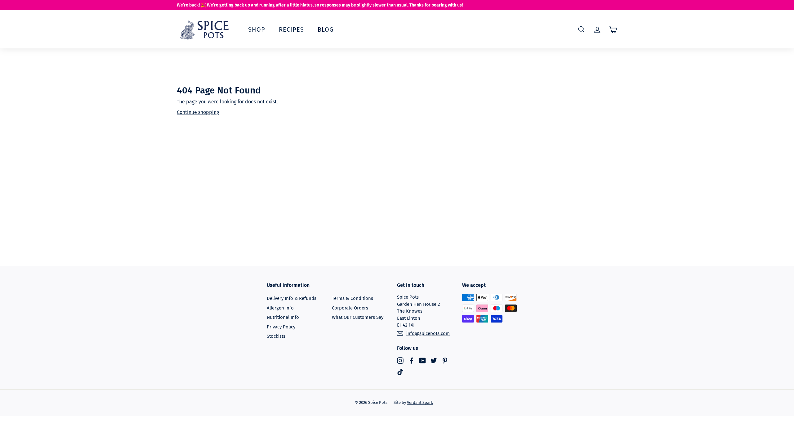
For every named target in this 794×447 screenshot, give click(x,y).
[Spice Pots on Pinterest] (445, 360)
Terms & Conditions (352, 298)
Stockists (276, 336)
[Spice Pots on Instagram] (400, 360)
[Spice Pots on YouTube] (422, 360)
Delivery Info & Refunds (291, 298)
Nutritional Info (283, 317)
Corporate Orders (350, 308)
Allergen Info (280, 308)
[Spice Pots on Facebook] (411, 360)
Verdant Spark (420, 402)
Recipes (291, 29)
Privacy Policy (281, 327)
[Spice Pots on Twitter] (433, 360)
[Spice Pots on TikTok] (400, 372)
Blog (326, 29)
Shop (256, 29)
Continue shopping (198, 112)
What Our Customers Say (357, 317)
